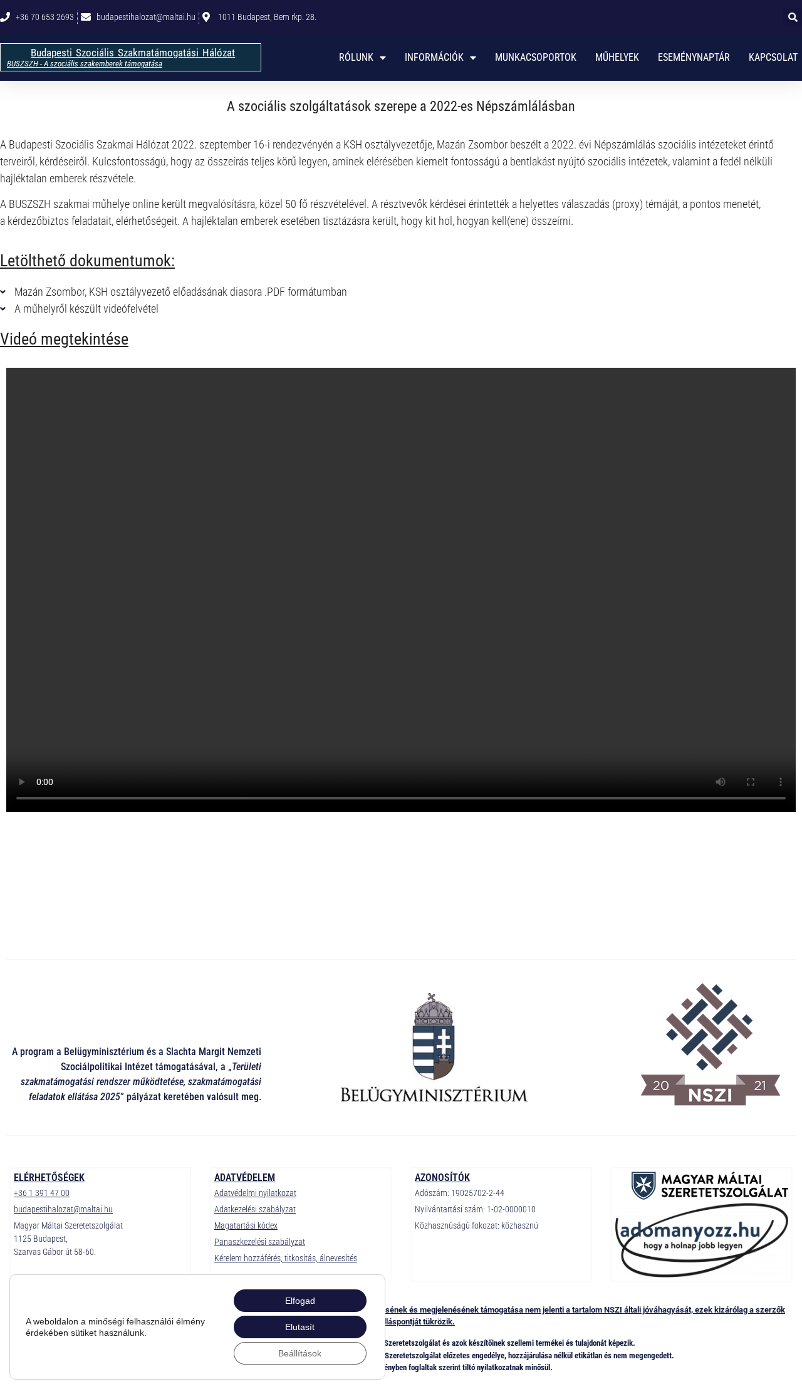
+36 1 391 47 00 (42, 1193)
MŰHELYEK (617, 57)
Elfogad (300, 1301)
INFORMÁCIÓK (434, 57)
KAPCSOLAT (773, 57)
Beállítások (299, 1353)
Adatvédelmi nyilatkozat (255, 1193)
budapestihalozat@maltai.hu (63, 1209)
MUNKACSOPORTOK (535, 57)
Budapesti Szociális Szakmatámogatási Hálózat (133, 52)
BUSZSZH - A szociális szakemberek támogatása (84, 63)
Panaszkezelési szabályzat (259, 1242)
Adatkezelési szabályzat (255, 1209)
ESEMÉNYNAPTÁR (694, 57)
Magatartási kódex (246, 1225)
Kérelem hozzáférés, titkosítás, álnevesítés (285, 1258)
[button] (792, 17)
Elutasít (300, 1327)
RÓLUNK (356, 57)
